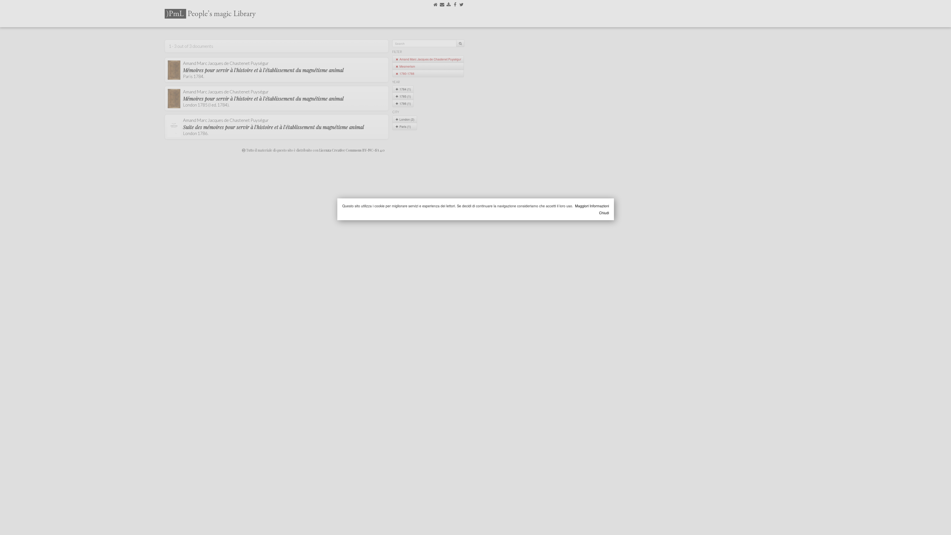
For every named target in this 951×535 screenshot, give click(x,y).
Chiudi (604, 212)
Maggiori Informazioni (592, 205)
